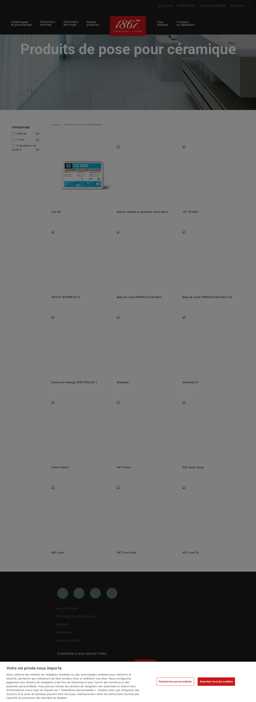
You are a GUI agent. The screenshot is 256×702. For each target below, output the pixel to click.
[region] (128, 682)
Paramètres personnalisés (175, 681)
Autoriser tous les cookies (216, 681)
